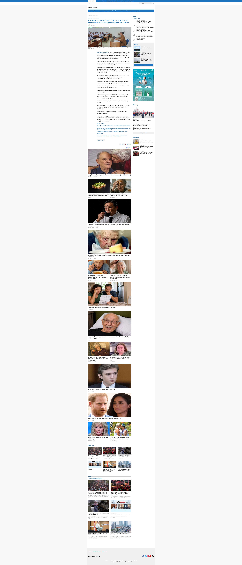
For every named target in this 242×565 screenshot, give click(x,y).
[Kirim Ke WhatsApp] (130, 144)
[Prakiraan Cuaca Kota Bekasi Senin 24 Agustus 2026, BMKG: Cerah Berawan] (137, 48)
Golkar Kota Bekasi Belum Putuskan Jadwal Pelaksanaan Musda (147, 1)
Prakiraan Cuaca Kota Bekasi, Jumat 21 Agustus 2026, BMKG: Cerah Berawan (146, 60)
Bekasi (94, 10)
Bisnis (121, 10)
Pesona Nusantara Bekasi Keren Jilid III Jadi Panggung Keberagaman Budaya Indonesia (113, 126)
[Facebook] (143, 556)
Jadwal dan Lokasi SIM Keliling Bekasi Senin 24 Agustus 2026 (146, 54)
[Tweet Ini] (123, 144)
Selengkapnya (143, 64)
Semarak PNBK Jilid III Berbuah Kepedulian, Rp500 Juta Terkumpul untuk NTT (146, 147)
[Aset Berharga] (95, 464)
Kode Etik (107, 560)
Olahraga (117, 10)
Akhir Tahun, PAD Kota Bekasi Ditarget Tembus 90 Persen (109, 136)
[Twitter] (146, 556)
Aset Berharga (100, 133)
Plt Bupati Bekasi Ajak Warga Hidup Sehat (142, 120)
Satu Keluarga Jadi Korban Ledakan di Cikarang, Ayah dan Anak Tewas (112, 131)
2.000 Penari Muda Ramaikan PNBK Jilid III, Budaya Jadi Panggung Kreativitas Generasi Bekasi (146, 153)
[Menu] (89, 3)
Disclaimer (124, 560)
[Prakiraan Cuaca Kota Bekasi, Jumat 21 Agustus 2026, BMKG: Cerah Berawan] (137, 60)
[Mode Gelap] (153, 3)
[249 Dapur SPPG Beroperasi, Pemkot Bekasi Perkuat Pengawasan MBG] (109, 464)
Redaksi (119, 560)
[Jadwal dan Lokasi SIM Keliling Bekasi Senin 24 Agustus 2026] (137, 54)
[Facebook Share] (120, 144)
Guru (103, 140)
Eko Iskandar (93, 24)
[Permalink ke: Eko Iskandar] (89, 25)
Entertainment (137, 10)
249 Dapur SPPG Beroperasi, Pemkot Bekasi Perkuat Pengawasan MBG (112, 135)
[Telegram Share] (128, 144)
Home (90, 10)
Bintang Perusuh (139, 39)
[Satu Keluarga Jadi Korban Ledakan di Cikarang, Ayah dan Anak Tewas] (124, 451)
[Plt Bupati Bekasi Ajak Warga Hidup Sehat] (143, 112)
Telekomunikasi (129, 10)
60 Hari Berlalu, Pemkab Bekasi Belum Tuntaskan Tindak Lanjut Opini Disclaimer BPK (144, 36)
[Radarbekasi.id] (94, 556)
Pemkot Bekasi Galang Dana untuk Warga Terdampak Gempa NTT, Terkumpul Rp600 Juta (143, 22)
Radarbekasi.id (93, 7)
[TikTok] (153, 556)
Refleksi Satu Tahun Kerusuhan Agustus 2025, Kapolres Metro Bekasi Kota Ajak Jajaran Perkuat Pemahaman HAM (113, 129)
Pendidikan (106, 10)
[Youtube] (150, 556)
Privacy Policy (113, 560)
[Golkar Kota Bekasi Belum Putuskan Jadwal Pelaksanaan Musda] (136, 141)
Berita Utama (91, 18)
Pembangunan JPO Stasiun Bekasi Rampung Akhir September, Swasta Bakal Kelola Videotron (145, 31)
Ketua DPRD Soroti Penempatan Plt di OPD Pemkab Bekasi (142, 129)
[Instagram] (148, 556)
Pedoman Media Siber (132, 560)
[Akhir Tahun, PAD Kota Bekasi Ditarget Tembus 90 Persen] (124, 464)
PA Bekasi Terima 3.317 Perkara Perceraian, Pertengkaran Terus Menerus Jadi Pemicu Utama (144, 27)
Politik (111, 10)
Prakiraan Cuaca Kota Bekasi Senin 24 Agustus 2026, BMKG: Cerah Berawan (146, 48)
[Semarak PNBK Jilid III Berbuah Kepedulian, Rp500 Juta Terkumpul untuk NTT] (136, 147)
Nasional (100, 10)
